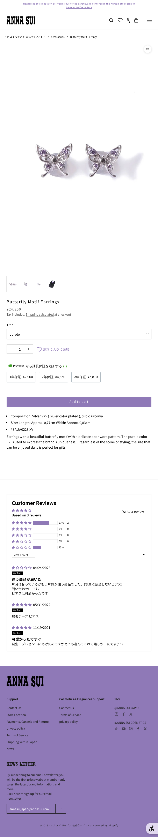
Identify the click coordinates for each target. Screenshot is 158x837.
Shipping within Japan (22, 742)
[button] (21, 523)
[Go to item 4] (52, 284)
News (10, 749)
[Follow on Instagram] (116, 714)
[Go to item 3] (38, 284)
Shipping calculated (40, 314)
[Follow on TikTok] (116, 729)
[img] (22, 567)
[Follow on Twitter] (131, 714)
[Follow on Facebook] (124, 714)
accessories (58, 36)
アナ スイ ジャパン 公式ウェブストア (24, 36)
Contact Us (14, 708)
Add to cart (79, 401)
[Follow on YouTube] (124, 729)
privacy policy (16, 728)
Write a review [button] (133, 511)
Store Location (16, 715)
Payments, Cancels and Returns (28, 721)
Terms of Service (17, 735)
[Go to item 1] (12, 284)
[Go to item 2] (25, 284)
